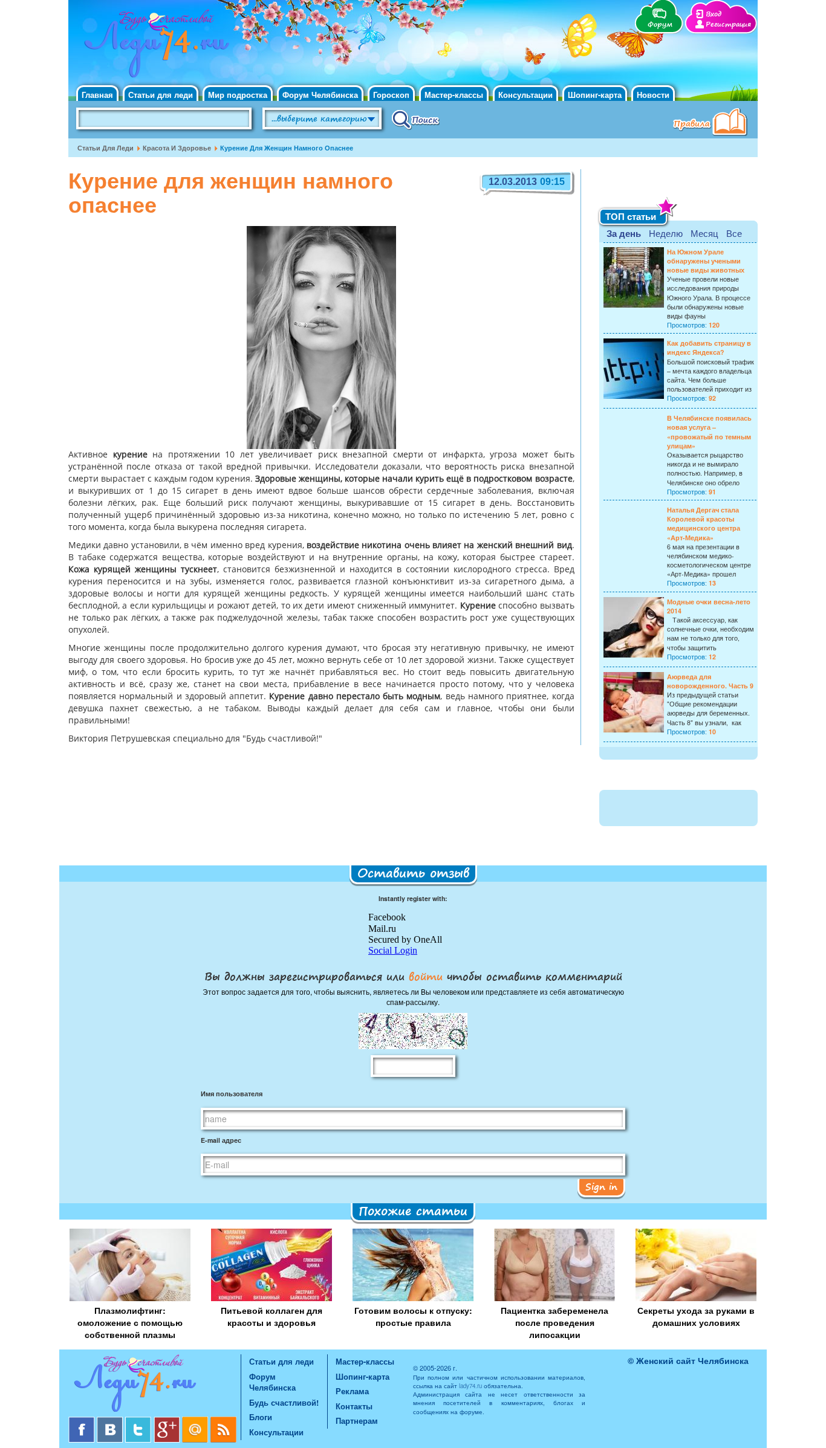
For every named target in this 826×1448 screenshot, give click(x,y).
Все (734, 233)
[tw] (139, 1421)
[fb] (82, 1421)
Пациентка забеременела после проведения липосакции (554, 1322)
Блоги (260, 1417)
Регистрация (728, 24)
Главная (97, 95)
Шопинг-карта (595, 95)
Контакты (354, 1406)
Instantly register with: (413, 898)
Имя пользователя (231, 1093)
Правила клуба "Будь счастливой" (712, 123)
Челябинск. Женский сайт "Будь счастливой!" (153, 47)
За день (623, 233)
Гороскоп (391, 95)
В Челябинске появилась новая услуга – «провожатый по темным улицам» (709, 431)
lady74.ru (470, 1386)
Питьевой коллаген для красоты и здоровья (271, 1316)
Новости (653, 95)
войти (426, 976)
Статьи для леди (160, 95)
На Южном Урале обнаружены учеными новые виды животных (705, 260)
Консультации (525, 95)
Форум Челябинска (320, 95)
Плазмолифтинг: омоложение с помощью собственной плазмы (130, 1322)
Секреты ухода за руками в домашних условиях (696, 1316)
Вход (713, 14)
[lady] (154, 1385)
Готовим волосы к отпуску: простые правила (413, 1316)
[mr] (196, 1421)
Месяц (704, 233)
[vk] (111, 1421)
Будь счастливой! (284, 1402)
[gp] (168, 1421)
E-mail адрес (221, 1140)
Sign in (601, 1186)
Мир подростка (237, 95)
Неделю (666, 233)
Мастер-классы (453, 95)
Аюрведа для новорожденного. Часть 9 (710, 681)
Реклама (352, 1391)
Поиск (416, 119)
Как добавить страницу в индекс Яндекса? (709, 347)
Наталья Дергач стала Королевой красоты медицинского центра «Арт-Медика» (703, 523)
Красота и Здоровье (177, 147)
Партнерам (357, 1420)
